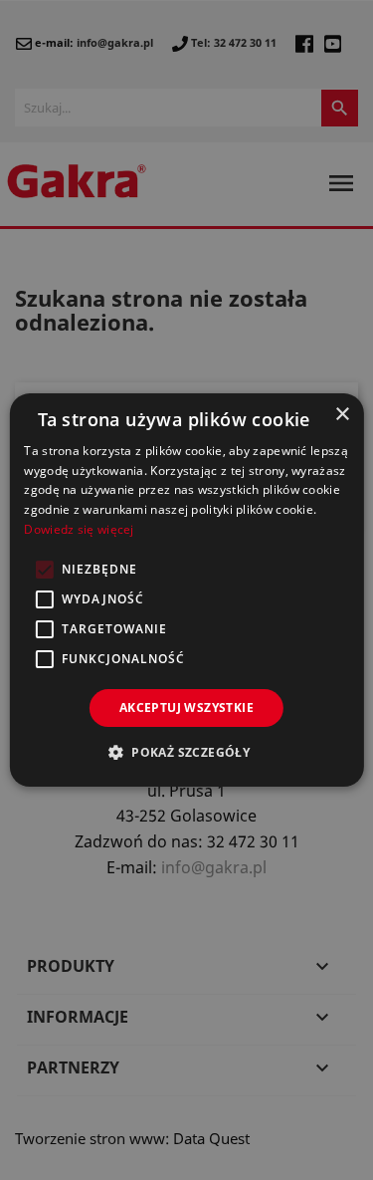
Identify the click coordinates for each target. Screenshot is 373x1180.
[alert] (186, 590)
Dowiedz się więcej (78, 529)
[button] (186, 752)
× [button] (341, 414)
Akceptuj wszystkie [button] (186, 707)
